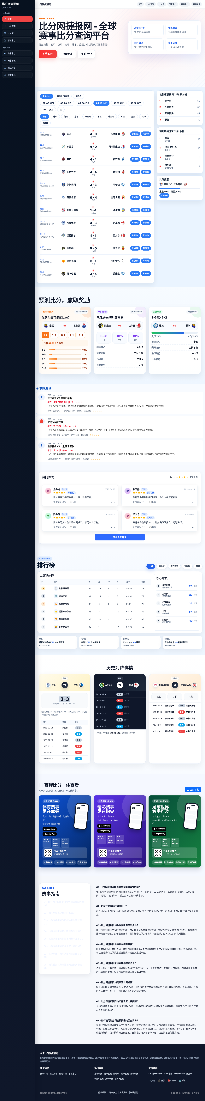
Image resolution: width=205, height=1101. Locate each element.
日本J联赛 (119, 1078)
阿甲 (198, 566)
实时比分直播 (63, 96)
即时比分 (86, 54)
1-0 (54, 335)
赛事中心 (184, 4)
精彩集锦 (146, 146)
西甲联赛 (108, 1073)
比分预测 (150, 4)
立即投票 (164, 195)
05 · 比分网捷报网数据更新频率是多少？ (64, 938)
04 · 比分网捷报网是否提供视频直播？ (63, 931)
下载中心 (172, 4)
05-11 (119, 103)
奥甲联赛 (109, 1078)
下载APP (47, 54)
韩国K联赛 (99, 1078)
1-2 (45, 335)
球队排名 (53, 1073)
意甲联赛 (98, 1073)
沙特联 (187, 566)
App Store (50, 829)
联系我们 (134, 1092)
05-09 (83, 103)
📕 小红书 (171, 1080)
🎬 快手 (161, 1080)
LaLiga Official (155, 1073)
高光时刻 (146, 134)
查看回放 (135, 134)
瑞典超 (162, 566)
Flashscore (179, 1073)
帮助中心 (63, 1073)
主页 (140, 4)
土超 (151, 566)
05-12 (136, 103)
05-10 (101, 103)
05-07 (48, 103)
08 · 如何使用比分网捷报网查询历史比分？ (63, 966)
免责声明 (123, 1092)
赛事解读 (196, 4)
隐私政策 (102, 1092)
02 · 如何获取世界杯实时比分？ (59, 912)
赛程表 (78, 96)
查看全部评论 (119, 537)
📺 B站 (182, 1080)
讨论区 (161, 4)
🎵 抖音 (152, 1080)
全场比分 (46, 96)
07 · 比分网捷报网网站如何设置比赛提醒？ (63, 955)
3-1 (63, 335)
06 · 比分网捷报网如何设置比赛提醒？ (63, 946)
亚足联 (189, 1073)
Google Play (50, 834)
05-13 (48, 109)
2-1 (72, 335)
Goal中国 (168, 1073)
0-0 (81, 335)
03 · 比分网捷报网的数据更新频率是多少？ (63, 922)
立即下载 (194, 789)
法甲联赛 (134, 1073)
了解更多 (67, 54)
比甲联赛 (125, 1073)
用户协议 (113, 1092)
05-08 (66, 103)
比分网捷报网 (10, 4)
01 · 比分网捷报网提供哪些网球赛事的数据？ (64, 903)
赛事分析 (146, 159)
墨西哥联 (174, 566)
